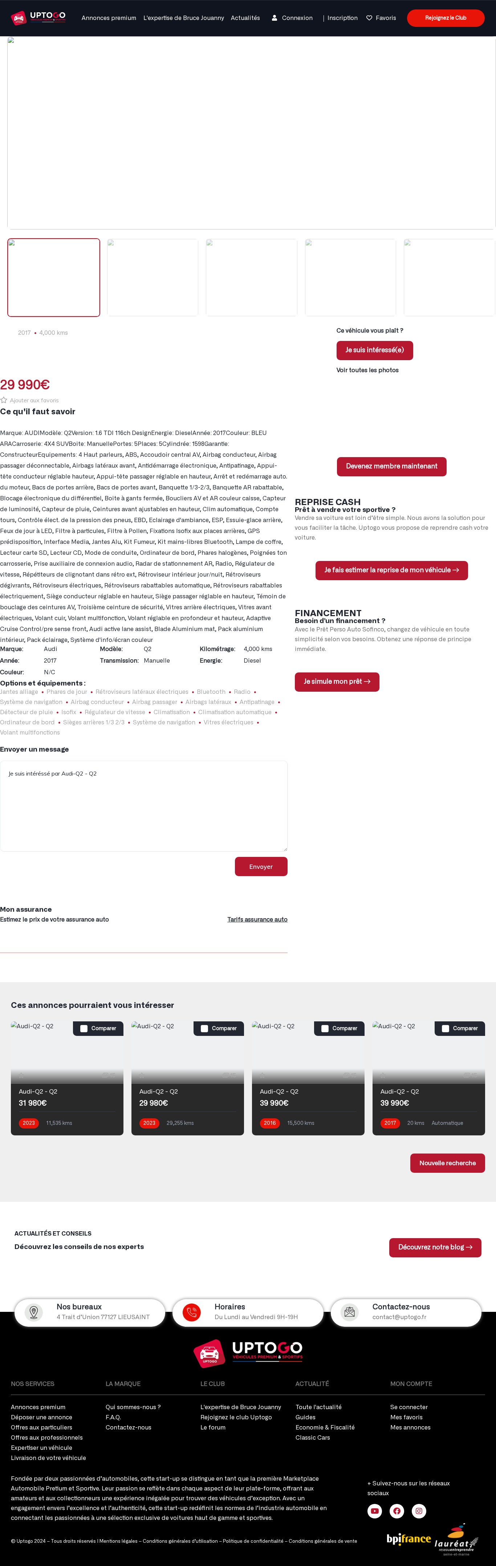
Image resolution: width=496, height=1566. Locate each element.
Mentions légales (118, 1541)
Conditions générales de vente (323, 1541)
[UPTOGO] (38, 17)
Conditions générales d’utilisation (180, 1541)
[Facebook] (397, 1511)
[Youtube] (374, 1511)
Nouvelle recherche (447, 1163)
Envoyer (261, 866)
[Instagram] (419, 1511)
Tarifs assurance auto (257, 920)
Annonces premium (109, 18)
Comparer (104, 1028)
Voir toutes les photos (368, 370)
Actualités (245, 18)
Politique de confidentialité (253, 1541)
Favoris (386, 18)
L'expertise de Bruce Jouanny (183, 18)
